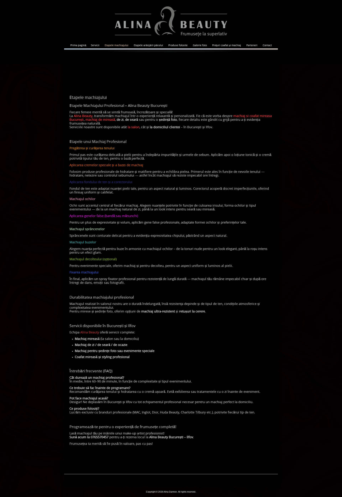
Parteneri (251, 45)
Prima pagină (78, 45)
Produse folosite (178, 45)
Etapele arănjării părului (148, 45)
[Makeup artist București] (171, 21)
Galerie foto (200, 45)
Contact (267, 45)
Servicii (95, 45)
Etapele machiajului (116, 45)
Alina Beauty (89, 332)
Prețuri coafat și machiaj (226, 45)
